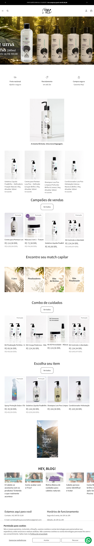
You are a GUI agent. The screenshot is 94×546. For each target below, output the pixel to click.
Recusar (75, 540)
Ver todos (47, 207)
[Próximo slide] (86, 2)
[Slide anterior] (5, 2)
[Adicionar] (20, 176)
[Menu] (2, 10)
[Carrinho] (91, 10)
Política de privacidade (38, 534)
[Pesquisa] (7, 10)
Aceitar (46, 540)
